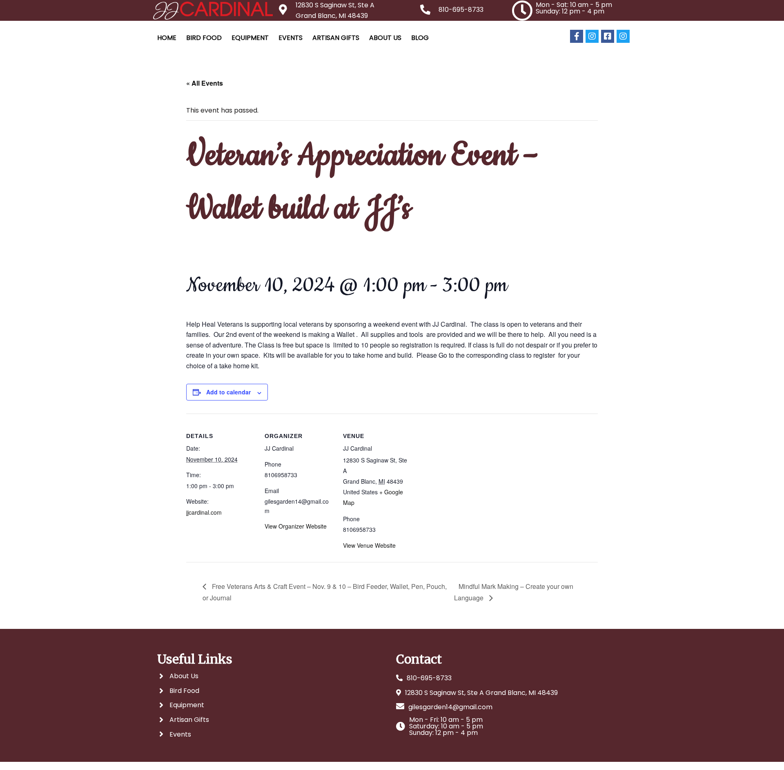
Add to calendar (228, 392)
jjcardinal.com (204, 512)
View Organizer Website (296, 526)
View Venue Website (369, 545)
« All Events (204, 83)
